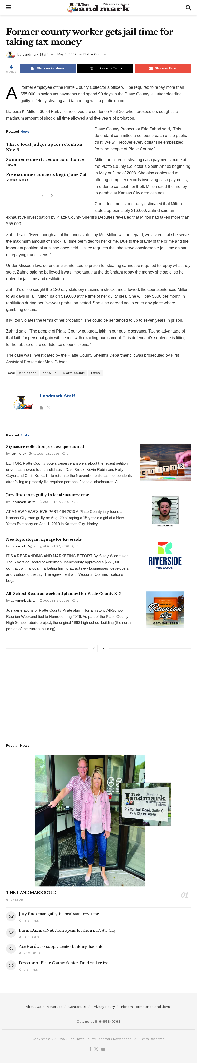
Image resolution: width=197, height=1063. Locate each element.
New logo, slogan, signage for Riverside (44, 539)
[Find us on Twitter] (96, 1049)
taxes (95, 373)
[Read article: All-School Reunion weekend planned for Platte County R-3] (165, 609)
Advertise (55, 1007)
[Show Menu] (8, 7)
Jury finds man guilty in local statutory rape (47, 495)
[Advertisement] (98, 696)
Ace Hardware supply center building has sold (61, 946)
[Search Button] (188, 7)
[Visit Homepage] (98, 8)
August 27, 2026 (55, 502)
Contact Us (77, 1007)
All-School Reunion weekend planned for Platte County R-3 (63, 593)
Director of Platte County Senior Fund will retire (63, 963)
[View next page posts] (52, 195)
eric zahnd (27, 373)
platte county (74, 373)
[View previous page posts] (42, 195)
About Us (33, 1007)
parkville (49, 373)
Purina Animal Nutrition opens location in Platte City (67, 930)
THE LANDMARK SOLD (31, 892)
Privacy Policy (104, 1007)
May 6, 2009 (67, 54)
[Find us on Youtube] (103, 1049)
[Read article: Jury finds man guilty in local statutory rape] (165, 511)
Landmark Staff (35, 54)
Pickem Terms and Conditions (145, 1007)
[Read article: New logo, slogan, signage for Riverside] (165, 555)
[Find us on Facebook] (90, 1049)
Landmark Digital (23, 502)
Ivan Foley (18, 453)
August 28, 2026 (45, 453)
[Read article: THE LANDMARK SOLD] (98, 821)
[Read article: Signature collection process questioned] (165, 462)
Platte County (94, 54)
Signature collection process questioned (45, 446)
